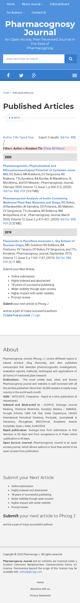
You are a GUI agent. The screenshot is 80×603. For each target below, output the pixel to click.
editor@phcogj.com (31, 571)
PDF (23, 191)
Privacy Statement (40, 595)
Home (11, 4)
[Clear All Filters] (54, 148)
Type (22, 137)
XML (73, 137)
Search (15, 117)
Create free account (16, 315)
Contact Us (39, 12)
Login (36, 315)
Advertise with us (40, 589)
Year (31, 137)
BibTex (65, 137)
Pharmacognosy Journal (40, 28)
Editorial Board (59, 4)
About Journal (31, 4)
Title (15, 137)
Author (7, 137)
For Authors (14, 12)
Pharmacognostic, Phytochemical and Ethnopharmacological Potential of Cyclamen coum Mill (39, 170)
